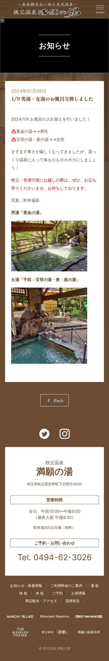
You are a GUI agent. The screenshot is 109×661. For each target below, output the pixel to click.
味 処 (23, 593)
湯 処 (95, 585)
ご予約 (57, 593)
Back (54, 400)
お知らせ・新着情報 (26, 585)
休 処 (40, 593)
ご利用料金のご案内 (66, 585)
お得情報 (78, 593)
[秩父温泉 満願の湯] (47, 9)
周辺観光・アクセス (41, 601)
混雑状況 (72, 601)
